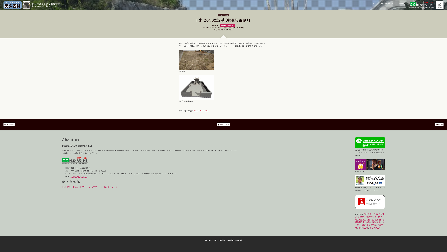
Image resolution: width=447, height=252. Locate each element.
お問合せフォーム (109, 187)
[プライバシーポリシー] (90, 187)
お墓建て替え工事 (368, 225)
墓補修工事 (363, 228)
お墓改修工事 (370, 216)
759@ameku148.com (79, 176)
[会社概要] (67, 187)
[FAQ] (75, 187)
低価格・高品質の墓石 (226, 30)
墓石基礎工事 (375, 228)
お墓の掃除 (376, 219)
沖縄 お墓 (367, 214)
